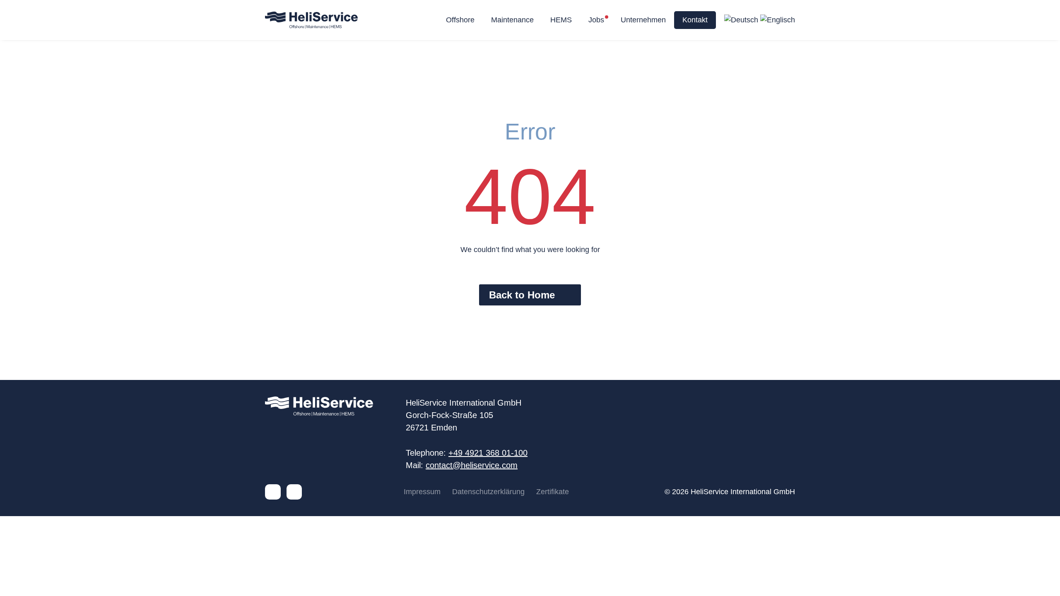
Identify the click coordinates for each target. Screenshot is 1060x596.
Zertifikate (552, 492)
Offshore (460, 20)
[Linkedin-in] (273, 492)
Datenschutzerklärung (488, 492)
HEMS (561, 20)
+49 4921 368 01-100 (488, 452)
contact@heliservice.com (472, 465)
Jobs (596, 20)
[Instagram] (294, 492)
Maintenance (512, 20)
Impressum (422, 492)
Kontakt (695, 20)
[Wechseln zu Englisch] (777, 20)
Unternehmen (643, 20)
